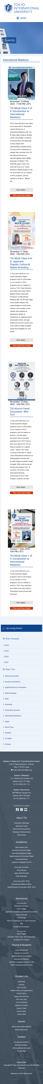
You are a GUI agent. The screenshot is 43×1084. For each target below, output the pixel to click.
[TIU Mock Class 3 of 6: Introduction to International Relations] (21, 83)
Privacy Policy (21, 1062)
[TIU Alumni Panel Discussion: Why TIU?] (21, 381)
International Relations (13, 716)
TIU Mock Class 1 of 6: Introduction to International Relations (21, 560)
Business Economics (12, 682)
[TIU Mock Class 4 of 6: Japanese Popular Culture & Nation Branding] (21, 231)
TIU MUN (8, 739)
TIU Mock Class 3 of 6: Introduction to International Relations (21, 113)
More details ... (21, 190)
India (6, 699)
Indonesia (8, 704)
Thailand (8, 733)
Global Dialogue (10, 693)
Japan (7, 722)
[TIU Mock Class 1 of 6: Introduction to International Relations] (21, 528)
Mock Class (9, 727)
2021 (7, 662)
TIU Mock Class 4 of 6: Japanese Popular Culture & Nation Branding (21, 263)
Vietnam (8, 744)
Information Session (12, 710)
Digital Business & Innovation (15, 687)
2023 (7, 651)
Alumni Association (12, 676)
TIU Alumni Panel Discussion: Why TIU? (20, 411)
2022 (7, 657)
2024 (7, 645)
